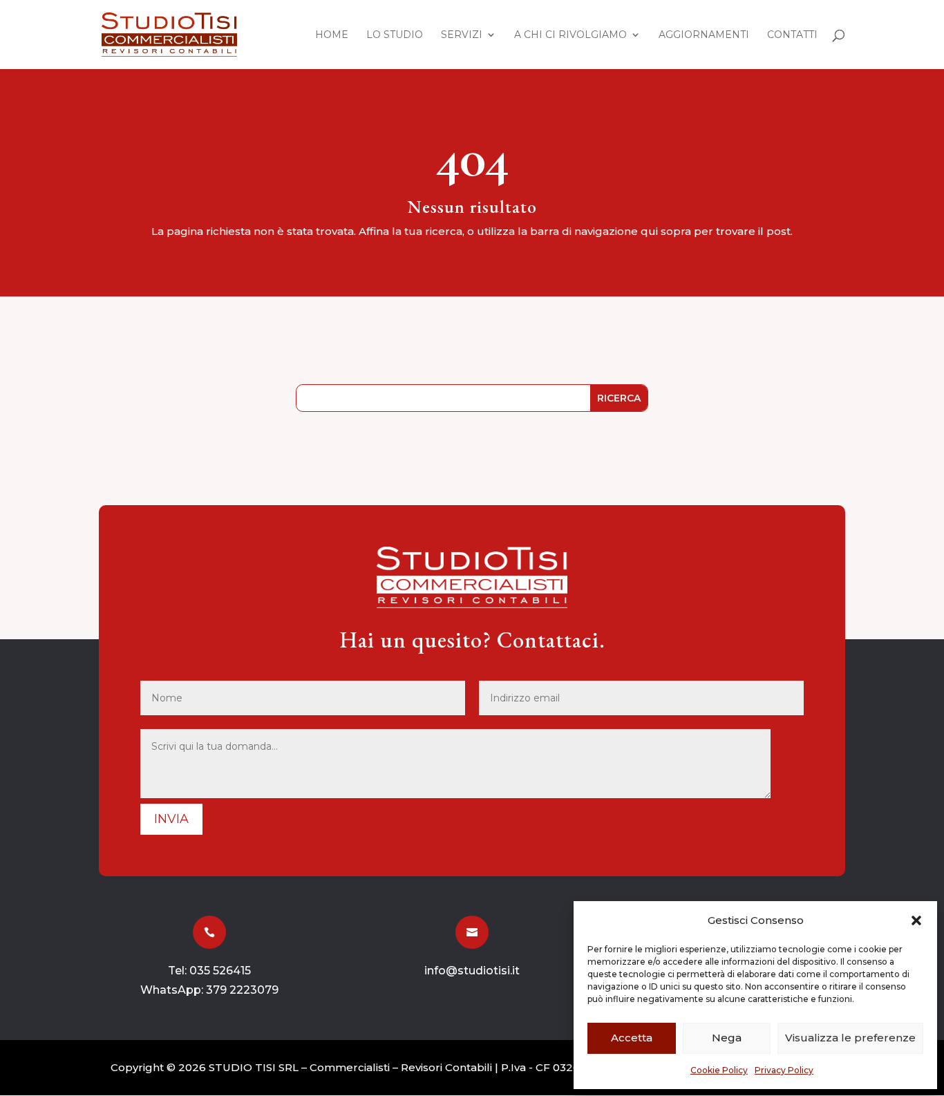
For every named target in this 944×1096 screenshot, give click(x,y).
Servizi (461, 35)
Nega (727, 1037)
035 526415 (220, 970)
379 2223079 (242, 989)
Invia (171, 818)
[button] (916, 920)
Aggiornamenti (704, 35)
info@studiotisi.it (472, 970)
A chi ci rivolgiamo (570, 35)
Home (331, 35)
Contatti (792, 35)
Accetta (631, 1037)
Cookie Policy (719, 1070)
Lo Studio (394, 35)
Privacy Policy (784, 1070)
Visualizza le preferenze (850, 1037)
